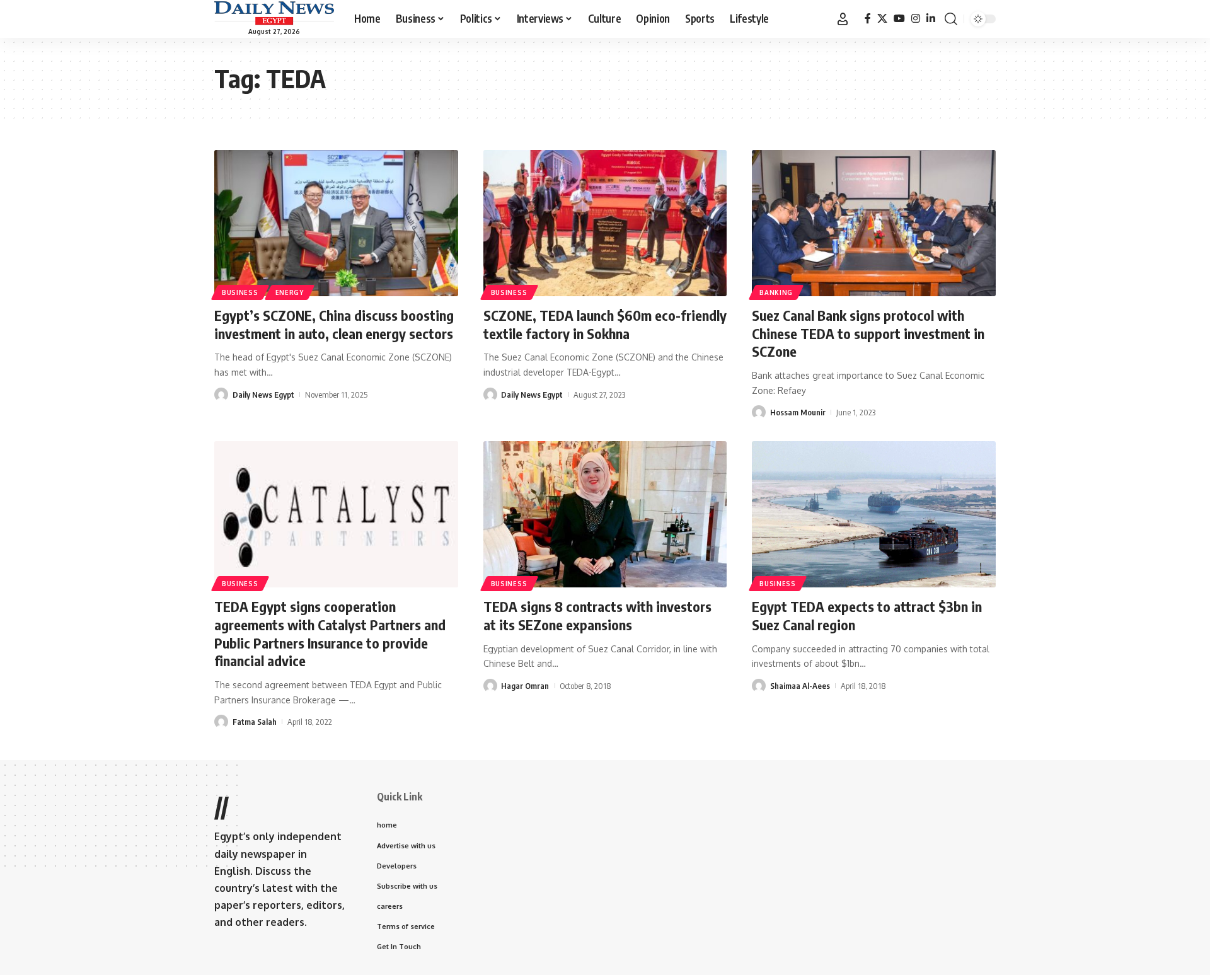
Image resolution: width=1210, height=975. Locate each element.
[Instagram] (915, 18)
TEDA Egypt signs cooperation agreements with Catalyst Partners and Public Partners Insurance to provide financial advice (330, 633)
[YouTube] (899, 18)
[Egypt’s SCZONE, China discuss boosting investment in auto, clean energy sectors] (336, 223)
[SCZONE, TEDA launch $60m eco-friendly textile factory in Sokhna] (605, 223)
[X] (882, 18)
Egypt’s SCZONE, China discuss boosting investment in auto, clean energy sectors (334, 324)
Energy (289, 292)
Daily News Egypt (263, 394)
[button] (842, 19)
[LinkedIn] (930, 18)
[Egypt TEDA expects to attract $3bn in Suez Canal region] (874, 514)
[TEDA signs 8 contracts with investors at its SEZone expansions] (605, 514)
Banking (776, 292)
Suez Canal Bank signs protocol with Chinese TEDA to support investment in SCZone (868, 333)
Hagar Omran (525, 686)
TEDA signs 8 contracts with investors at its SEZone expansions (597, 615)
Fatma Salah (255, 722)
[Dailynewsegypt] (274, 13)
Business (240, 292)
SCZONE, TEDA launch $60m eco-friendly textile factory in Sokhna (605, 324)
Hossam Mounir (798, 412)
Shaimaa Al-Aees (800, 686)
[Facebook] (867, 18)
